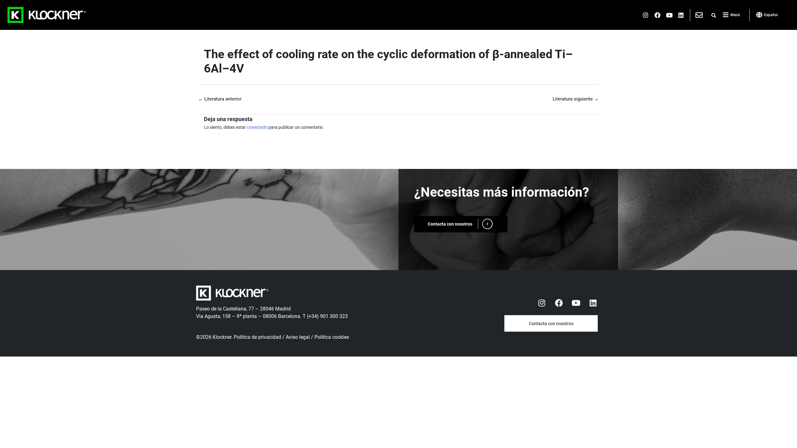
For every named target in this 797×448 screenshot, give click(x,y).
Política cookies (331, 337)
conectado (257, 127)
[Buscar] (713, 15)
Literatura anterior (220, 99)
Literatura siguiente (576, 99)
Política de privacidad (257, 337)
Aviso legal (298, 337)
